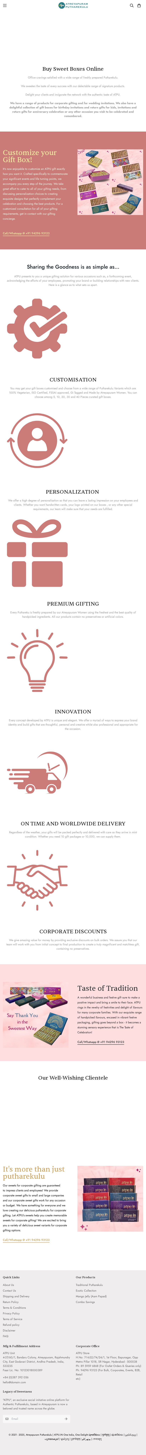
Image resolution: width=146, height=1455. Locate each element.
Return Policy (11, 1302)
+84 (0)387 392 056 (15, 1377)
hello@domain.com (14, 1382)
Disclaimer (9, 1330)
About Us (8, 1285)
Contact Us (9, 1291)
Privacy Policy (11, 1313)
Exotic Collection (86, 1291)
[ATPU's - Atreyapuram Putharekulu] (73, 5)
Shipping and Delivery (16, 1296)
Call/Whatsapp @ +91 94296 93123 (26, 233)
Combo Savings (85, 1302)
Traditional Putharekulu (89, 1285)
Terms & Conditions (14, 1308)
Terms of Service (12, 1319)
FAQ (5, 1336)
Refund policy (11, 1325)
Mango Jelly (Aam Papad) (91, 1296)
